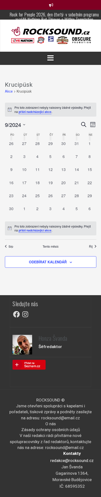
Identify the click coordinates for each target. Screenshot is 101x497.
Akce (9, 91)
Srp (11, 246)
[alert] (50, 228)
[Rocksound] (50, 31)
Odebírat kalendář (48, 261)
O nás (50, 423)
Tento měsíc (51, 246)
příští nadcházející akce (35, 111)
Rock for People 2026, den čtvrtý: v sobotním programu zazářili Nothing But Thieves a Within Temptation (54, 17)
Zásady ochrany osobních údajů (50, 429)
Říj (91, 246)
